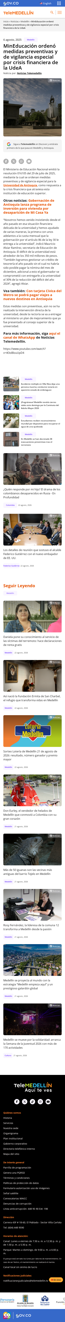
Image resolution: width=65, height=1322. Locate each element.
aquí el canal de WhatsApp (31, 335)
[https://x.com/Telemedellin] (24, 1101)
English (47, 3)
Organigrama (10, 1133)
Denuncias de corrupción (17, 1203)
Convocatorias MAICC (15, 1198)
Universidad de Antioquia (20, 185)
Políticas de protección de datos (21, 1183)
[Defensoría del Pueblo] (27, 1301)
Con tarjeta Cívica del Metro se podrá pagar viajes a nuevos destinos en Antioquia (32, 295)
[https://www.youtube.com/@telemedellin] (48, 1101)
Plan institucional (13, 1138)
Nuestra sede (10, 1128)
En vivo (57, 1279)
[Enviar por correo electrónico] (29, 161)
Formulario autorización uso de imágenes (26, 1188)
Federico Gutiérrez (11, 565)
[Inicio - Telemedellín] (18, 12)
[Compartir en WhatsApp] (21, 161)
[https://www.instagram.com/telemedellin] (40, 1101)
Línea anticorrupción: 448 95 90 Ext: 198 (25, 1208)
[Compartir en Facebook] (6, 161)
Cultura (8, 1055)
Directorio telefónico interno (19, 1148)
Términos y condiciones (16, 1177)
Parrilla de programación (17, 1167)
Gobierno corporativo (15, 1143)
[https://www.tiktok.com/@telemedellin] (32, 1101)
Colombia (10, 505)
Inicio (6, 21)
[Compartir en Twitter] (13, 161)
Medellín (25, 21)
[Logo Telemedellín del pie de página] (32, 1087)
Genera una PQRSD (14, 1172)
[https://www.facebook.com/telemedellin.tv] (17, 1101)
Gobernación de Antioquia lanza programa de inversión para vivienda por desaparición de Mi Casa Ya (28, 206)
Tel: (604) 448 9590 (13, 1227)
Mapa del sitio (11, 1154)
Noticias (15, 21)
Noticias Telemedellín (29, 73)
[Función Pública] (46, 1300)
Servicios (8, 1123)
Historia (7, 1117)
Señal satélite (10, 1193)
